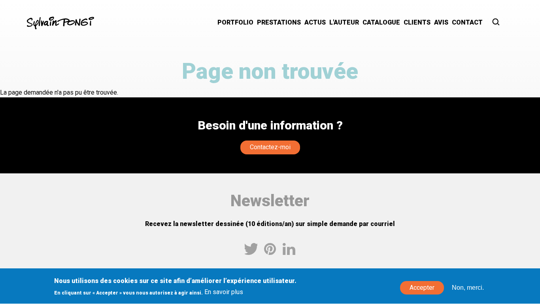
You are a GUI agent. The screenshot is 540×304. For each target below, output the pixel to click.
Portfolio (235, 22)
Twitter (251, 249)
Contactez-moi (270, 147)
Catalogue (381, 22)
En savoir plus (223, 292)
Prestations (279, 22)
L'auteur (344, 22)
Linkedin (289, 249)
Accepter (422, 288)
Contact (467, 22)
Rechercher (496, 23)
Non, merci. (468, 288)
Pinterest (270, 249)
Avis (441, 22)
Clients (417, 22)
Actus (315, 22)
